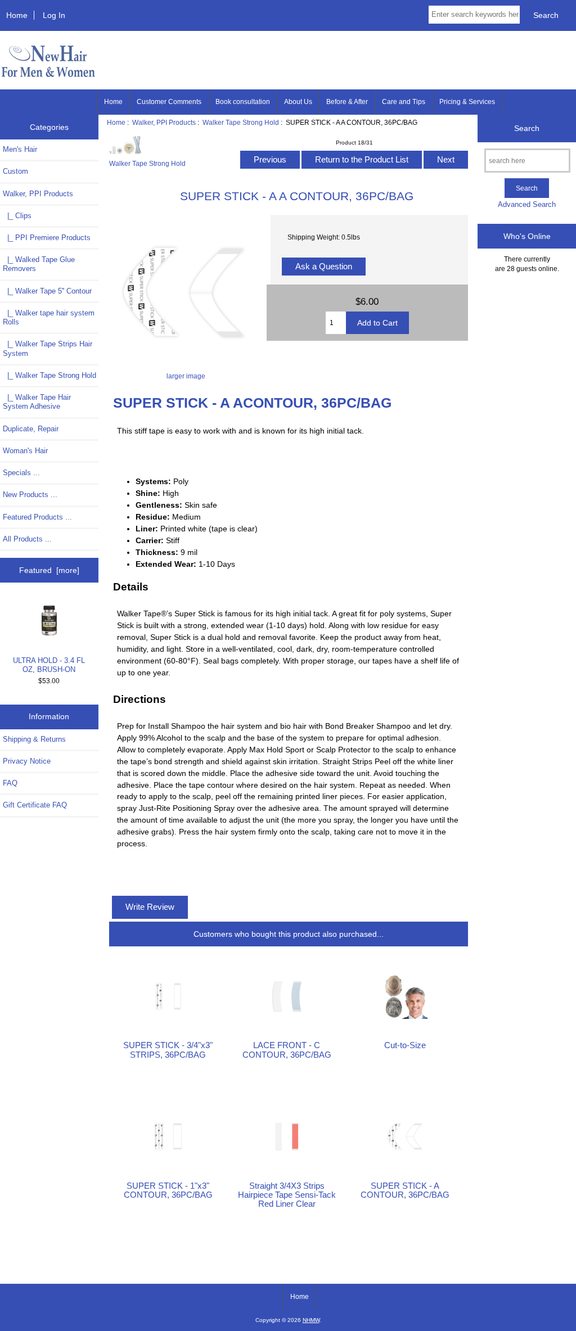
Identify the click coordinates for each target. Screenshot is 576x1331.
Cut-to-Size (405, 1045)
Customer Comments (169, 102)
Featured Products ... (37, 517)
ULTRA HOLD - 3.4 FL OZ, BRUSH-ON (49, 665)
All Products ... (27, 539)
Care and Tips (403, 102)
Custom (15, 171)
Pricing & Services (467, 102)
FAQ (10, 783)
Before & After (347, 102)
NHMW (311, 1320)
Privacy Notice (27, 761)
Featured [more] (49, 570)
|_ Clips (17, 215)
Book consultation (242, 102)
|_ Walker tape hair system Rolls (48, 317)
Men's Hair (20, 149)
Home (17, 15)
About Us (298, 102)
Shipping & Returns (34, 739)
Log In (54, 15)
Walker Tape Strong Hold (240, 122)
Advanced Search (527, 204)
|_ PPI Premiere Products (47, 237)
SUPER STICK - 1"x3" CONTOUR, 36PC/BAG (168, 1190)
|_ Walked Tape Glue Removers (39, 264)
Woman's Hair (25, 450)
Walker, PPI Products (164, 122)
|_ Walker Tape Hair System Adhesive (37, 401)
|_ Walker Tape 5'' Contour (47, 291)
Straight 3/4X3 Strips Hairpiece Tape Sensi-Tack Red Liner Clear (287, 1194)
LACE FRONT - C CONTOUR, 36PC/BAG (286, 1050)
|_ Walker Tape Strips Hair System (47, 348)
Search (526, 128)
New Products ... (30, 494)
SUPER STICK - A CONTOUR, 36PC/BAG (405, 1190)
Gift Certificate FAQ (35, 805)
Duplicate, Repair (30, 429)
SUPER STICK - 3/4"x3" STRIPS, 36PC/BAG (168, 1050)
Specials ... (21, 472)
